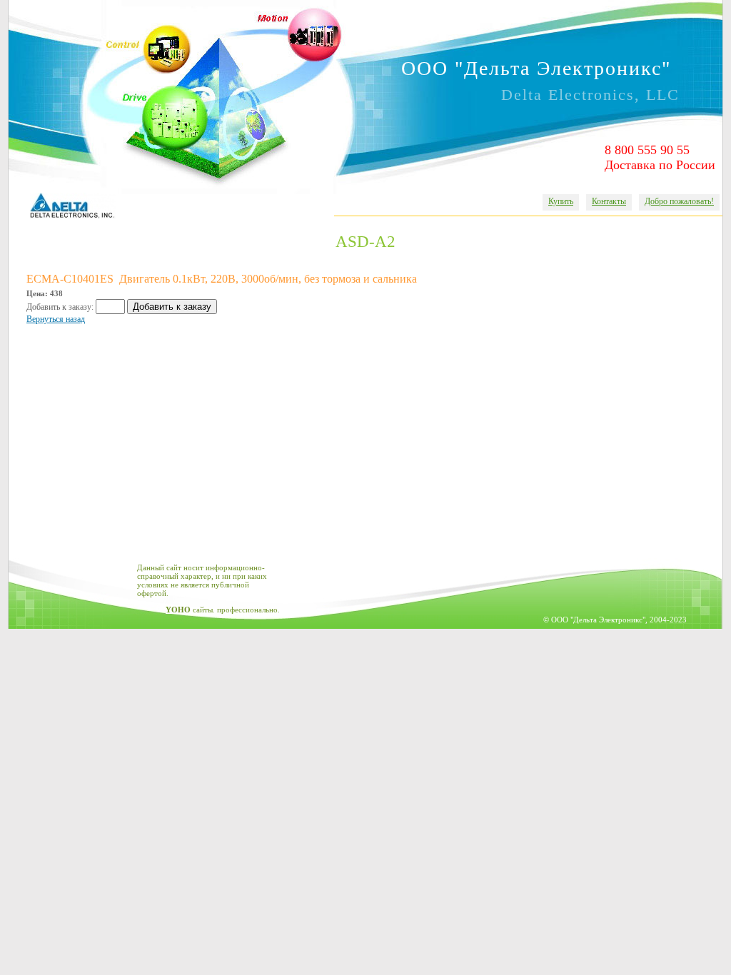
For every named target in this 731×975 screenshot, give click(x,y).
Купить (560, 201)
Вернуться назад (55, 319)
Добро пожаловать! (679, 201)
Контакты (609, 201)
